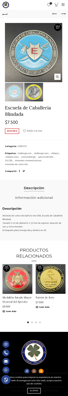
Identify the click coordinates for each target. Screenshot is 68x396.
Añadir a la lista (34, 131)
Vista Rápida (29, 273)
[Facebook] (26, 371)
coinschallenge (28, 157)
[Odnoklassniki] (41, 371)
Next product (63, 14)
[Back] (5, 14)
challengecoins (41, 153)
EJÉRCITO (22, 146)
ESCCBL (9, 160)
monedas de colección (16, 164)
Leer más (11, 311)
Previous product (55, 14)
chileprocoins (11, 157)
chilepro (55, 153)
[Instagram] (34, 371)
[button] (6, 379)
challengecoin (24, 153)
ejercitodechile (45, 157)
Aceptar (34, 390)
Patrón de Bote (45, 297)
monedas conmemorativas (28, 160)
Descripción (34, 188)
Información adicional (34, 198)
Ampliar (57, 77)
